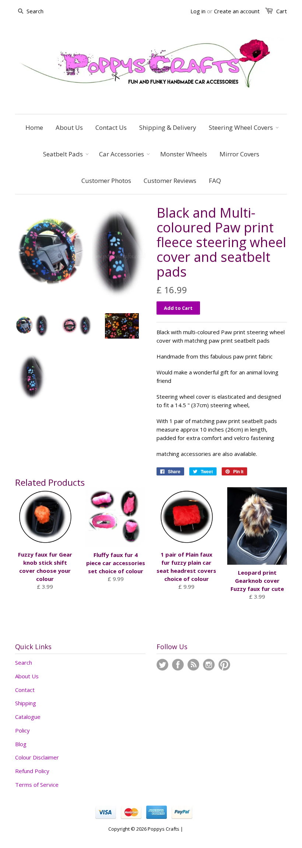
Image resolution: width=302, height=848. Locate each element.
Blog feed (193, 665)
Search (23, 662)
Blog (21, 744)
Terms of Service (37, 784)
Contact (25, 689)
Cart (281, 11)
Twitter (162, 665)
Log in (198, 11)
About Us (27, 676)
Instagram (209, 665)
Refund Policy (32, 771)
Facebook (178, 665)
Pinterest (224, 665)
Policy (22, 730)
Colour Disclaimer (37, 757)
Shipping (25, 703)
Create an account (237, 11)
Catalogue (28, 716)
